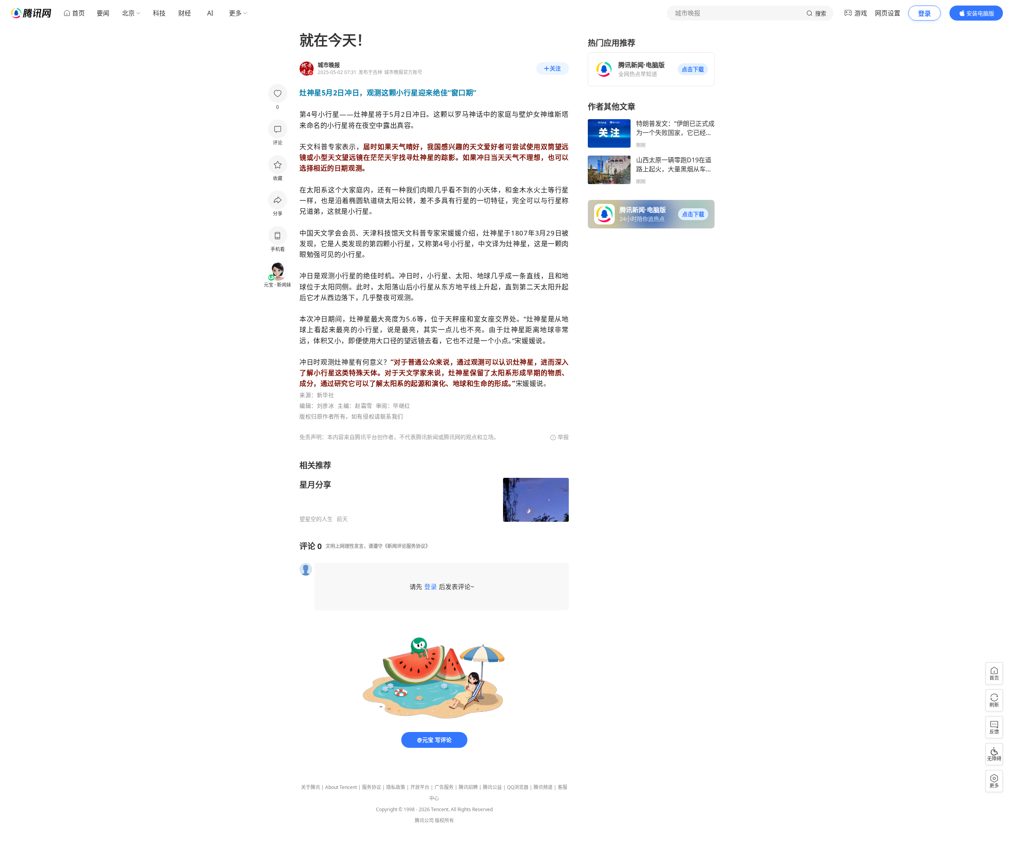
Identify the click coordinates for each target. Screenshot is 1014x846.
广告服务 (444, 787)
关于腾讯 (310, 787)
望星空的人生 (316, 519)
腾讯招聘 (468, 787)
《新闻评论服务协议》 (406, 546)
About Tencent (341, 787)
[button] (693, 69)
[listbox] (434, 491)
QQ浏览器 (517, 787)
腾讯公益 (492, 787)
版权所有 (444, 820)
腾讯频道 (543, 787)
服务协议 (371, 787)
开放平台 (419, 787)
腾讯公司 (424, 820)
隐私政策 (395, 787)
